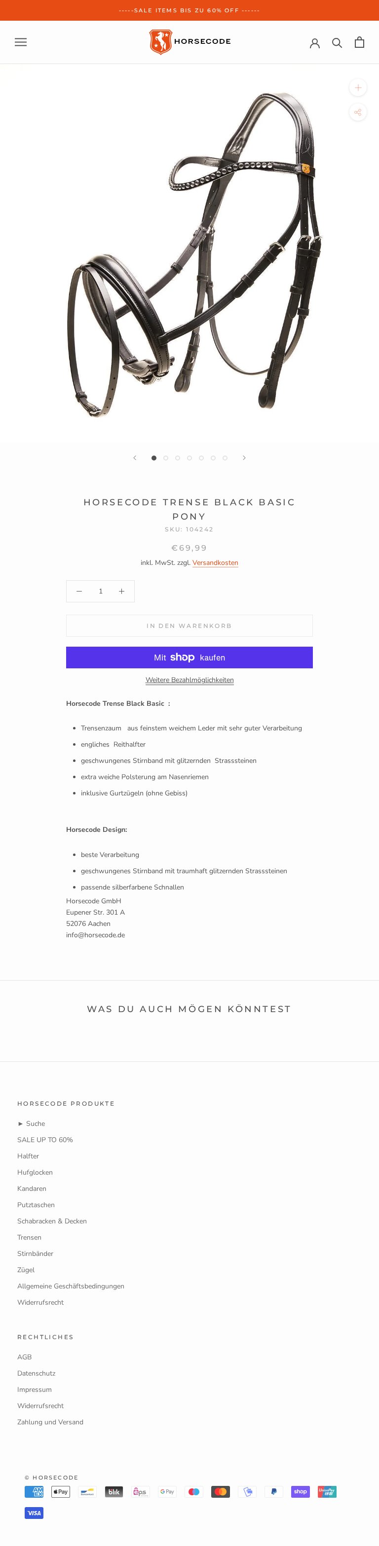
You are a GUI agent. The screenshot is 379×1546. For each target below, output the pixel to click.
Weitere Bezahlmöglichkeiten (190, 680)
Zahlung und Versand (50, 1422)
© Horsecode (51, 1477)
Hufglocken (35, 1172)
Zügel (26, 1270)
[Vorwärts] (244, 458)
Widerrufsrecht (40, 1302)
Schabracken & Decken (52, 1221)
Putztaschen (36, 1205)
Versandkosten (215, 562)
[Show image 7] (225, 458)
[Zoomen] (358, 87)
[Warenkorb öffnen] (359, 42)
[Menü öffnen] (21, 42)
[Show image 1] (154, 458)
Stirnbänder (35, 1253)
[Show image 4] (189, 458)
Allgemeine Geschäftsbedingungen (70, 1286)
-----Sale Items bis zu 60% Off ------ (189, 10)
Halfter (28, 1156)
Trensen (29, 1237)
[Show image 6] (213, 458)
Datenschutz (36, 1373)
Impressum (34, 1389)
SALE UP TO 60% (45, 1140)
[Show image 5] (201, 458)
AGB (24, 1357)
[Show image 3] (177, 458)
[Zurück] (134, 458)
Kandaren (31, 1188)
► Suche (31, 1123)
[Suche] (337, 42)
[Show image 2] (165, 458)
